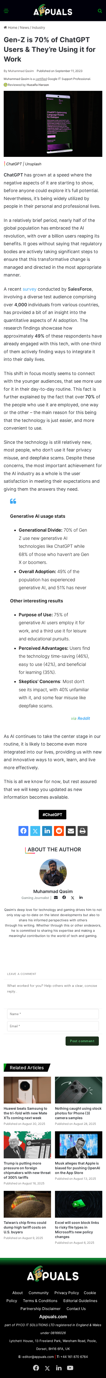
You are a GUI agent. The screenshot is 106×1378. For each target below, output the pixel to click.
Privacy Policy (66, 1292)
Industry (38, 27)
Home (12, 27)
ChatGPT (53, 814)
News (24, 27)
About (17, 1292)
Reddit (84, 718)
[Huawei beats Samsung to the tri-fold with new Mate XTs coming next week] (27, 1090)
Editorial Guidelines (80, 1300)
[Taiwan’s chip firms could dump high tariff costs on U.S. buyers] (27, 1204)
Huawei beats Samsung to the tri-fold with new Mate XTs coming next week (25, 1113)
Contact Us (76, 1308)
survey (29, 289)
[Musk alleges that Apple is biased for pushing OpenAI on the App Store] (78, 1144)
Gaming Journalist (35, 898)
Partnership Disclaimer (40, 1308)
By (6, 71)
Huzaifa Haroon (38, 85)
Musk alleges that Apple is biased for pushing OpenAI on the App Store (77, 1168)
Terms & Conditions (40, 1300)
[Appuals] (53, 10)
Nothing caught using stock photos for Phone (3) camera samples (78, 1113)
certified (41, 79)
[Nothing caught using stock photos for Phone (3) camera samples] (78, 1090)
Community (39, 1292)
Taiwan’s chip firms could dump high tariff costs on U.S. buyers (25, 1227)
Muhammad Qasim (19, 71)
